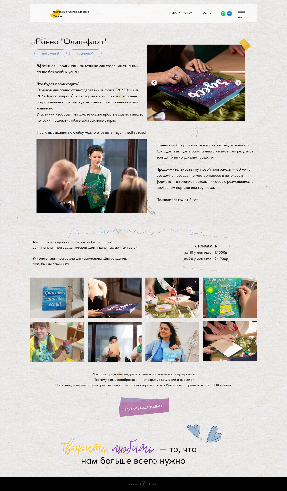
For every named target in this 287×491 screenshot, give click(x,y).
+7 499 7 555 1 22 (180, 13)
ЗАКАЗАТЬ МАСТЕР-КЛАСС (144, 408)
